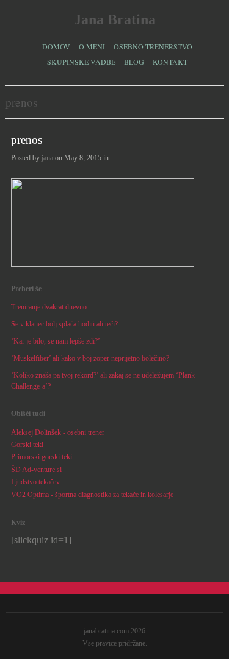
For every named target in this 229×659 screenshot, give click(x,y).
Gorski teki (27, 444)
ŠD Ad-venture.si (36, 469)
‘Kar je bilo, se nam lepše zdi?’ (55, 341)
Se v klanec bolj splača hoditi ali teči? (64, 324)
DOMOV (56, 46)
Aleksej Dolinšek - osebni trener (57, 432)
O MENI (92, 46)
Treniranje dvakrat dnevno (49, 307)
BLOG (134, 61)
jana (47, 157)
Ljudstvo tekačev (35, 482)
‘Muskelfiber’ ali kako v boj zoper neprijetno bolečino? (90, 358)
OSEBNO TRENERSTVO (153, 46)
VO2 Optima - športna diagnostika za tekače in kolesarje (92, 494)
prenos (26, 139)
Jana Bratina (115, 19)
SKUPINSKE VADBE (81, 61)
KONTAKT (170, 61)
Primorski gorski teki (41, 457)
